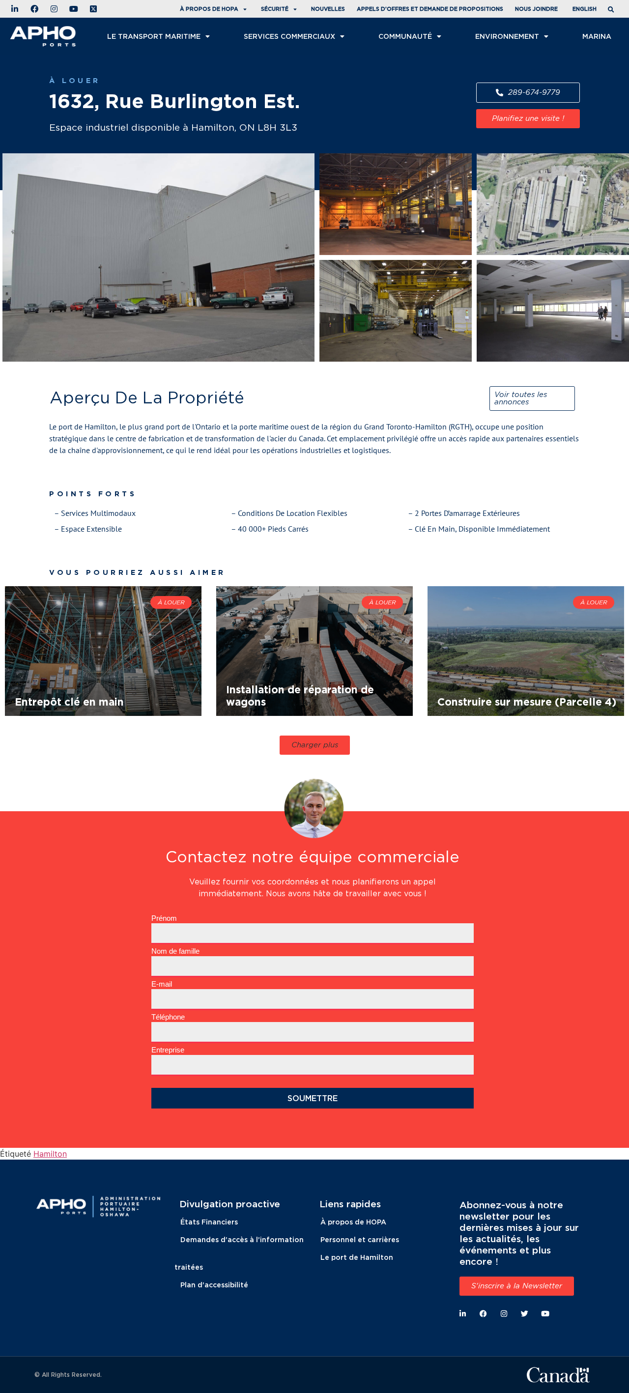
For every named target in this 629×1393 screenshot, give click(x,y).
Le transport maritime (153, 36)
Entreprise (167, 1049)
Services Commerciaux (289, 36)
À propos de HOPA (353, 1221)
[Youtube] (545, 1314)
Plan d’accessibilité (214, 1284)
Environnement (507, 36)
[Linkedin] (463, 1314)
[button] (612, 10)
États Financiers (209, 1221)
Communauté (405, 36)
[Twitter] (524, 1314)
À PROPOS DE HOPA (209, 9)
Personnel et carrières (359, 1239)
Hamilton (50, 1154)
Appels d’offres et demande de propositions (430, 9)
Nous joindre (536, 9)
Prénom (164, 918)
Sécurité (274, 9)
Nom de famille (175, 951)
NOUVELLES (328, 9)
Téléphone (168, 1017)
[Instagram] (504, 1314)
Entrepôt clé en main (69, 702)
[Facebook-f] (483, 1314)
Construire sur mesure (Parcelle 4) (526, 702)
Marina (596, 36)
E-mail (161, 984)
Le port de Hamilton (356, 1257)
